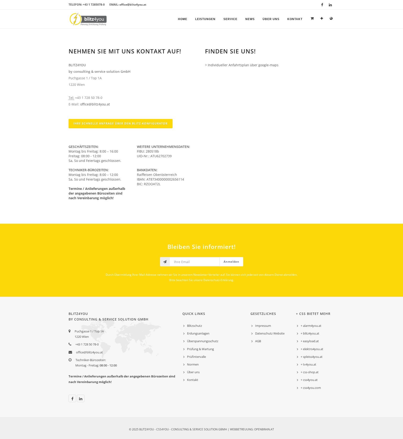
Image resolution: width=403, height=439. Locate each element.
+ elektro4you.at (312, 349)
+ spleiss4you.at (312, 357)
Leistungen (205, 19)
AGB (258, 341)
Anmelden (231, 262)
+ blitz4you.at (310, 333)
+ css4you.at (309, 380)
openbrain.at (264, 429)
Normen (193, 364)
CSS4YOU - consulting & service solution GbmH (191, 429)
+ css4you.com (311, 388)
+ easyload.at (310, 341)
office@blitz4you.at (95, 104)
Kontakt (294, 19)
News (250, 19)
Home (182, 19)
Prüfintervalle (196, 357)
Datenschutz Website (270, 333)
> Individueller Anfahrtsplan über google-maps (241, 65)
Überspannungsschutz (202, 341)
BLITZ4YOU (146, 429)
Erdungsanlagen (198, 333)
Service (230, 19)
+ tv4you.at (308, 364)
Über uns (271, 19)
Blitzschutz (194, 326)
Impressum (263, 326)
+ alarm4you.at (311, 326)
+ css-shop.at (310, 372)
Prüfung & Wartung (200, 349)
